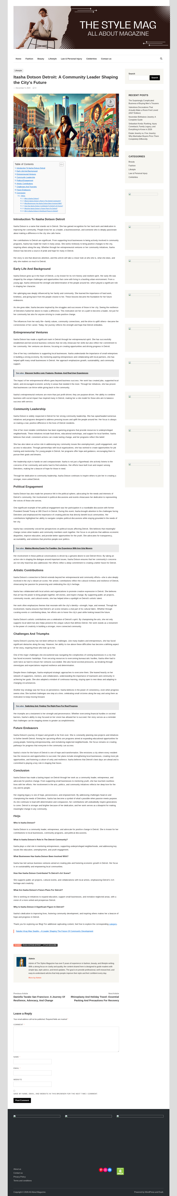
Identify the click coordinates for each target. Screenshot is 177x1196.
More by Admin (35, 978)
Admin (32, 958)
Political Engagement (25, 180)
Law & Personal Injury (71, 59)
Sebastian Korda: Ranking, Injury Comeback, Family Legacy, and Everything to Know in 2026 (143, 126)
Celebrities (91, 59)
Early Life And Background (27, 171)
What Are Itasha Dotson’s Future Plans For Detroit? (40, 208)
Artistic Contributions (25, 184)
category (113, 924)
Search (132, 74)
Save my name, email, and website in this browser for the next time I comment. (55, 1094)
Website (17, 1079)
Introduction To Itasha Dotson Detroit (31, 168)
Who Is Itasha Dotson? (31, 198)
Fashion (29, 59)
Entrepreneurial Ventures (26, 174)
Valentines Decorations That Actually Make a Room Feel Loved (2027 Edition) (143, 110)
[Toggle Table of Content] (60, 164)
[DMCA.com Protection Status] (120, 1174)
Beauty (40, 59)
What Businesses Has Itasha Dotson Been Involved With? (43, 203)
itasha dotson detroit (32, 945)
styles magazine (50, 945)
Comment (19, 1024)
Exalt (161, 1192)
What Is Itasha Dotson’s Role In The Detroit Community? (42, 201)
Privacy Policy (19, 1177)
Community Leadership (26, 177)
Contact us (106, 59)
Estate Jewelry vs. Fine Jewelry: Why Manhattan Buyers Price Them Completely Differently (144, 136)
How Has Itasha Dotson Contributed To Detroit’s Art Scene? (43, 206)
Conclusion (21, 193)
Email (16, 1068)
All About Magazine (37, 1192)
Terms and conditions (22, 1181)
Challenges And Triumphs (27, 187)
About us (17, 1169)
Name (16, 1057)
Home (18, 59)
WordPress (149, 1192)
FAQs (23, 196)
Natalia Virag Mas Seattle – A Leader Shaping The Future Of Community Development (54, 931)
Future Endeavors (24, 190)
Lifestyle (52, 59)
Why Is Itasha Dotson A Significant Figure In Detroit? (41, 211)
